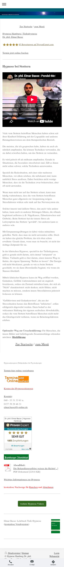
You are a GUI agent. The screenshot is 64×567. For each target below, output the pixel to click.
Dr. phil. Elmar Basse (12, 36)
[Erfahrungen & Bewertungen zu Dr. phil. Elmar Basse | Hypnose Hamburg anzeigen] (32, 433)
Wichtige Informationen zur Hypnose (22, 479)
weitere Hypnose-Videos (32, 503)
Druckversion (14, 553)
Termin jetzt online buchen (15, 52)
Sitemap (25, 553)
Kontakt (8, 396)
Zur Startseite (26, 26)
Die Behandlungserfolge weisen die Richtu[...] (35, 468)
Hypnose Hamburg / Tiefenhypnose (19, 33)
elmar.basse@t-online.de (16, 407)
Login (56, 553)
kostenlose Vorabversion (16, 524)
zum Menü (39, 26)
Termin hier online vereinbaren (19, 370)
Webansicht (54, 556)
